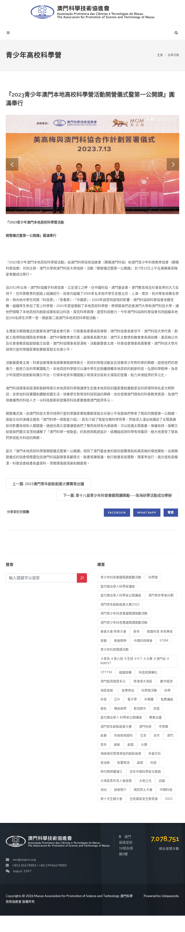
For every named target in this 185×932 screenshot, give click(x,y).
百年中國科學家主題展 (145, 771)
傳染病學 (120, 708)
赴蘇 (103, 735)
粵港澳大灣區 (143, 681)
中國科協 (166, 789)
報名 (103, 708)
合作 (156, 735)
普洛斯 (105, 762)
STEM (164, 640)
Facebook (117, 512)
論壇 (140, 762)
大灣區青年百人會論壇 (116, 780)
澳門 (170, 735)
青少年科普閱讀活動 (114, 649)
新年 (136, 631)
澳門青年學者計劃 (160, 595)
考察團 (163, 726)
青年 (103, 744)
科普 (103, 699)
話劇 (162, 780)
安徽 (103, 640)
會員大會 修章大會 (113, 631)
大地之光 (145, 780)
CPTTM (106, 672)
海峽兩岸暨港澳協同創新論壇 (120, 753)
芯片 (117, 699)
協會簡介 (120, 789)
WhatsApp (146, 512)
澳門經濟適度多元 (113, 681)
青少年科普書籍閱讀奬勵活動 (120, 577)
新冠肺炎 (140, 708)
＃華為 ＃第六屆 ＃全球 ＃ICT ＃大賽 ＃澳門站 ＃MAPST (135, 661)
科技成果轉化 (148, 672)
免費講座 (167, 699)
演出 (103, 789)
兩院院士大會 (143, 789)
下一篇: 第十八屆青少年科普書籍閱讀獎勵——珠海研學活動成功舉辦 (117, 495)
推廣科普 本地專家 (160, 631)
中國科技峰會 (143, 640)
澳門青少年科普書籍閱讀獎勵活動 (123, 613)
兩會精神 (120, 640)
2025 (169, 799)
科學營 (153, 577)
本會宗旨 (154, 753)
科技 (153, 762)
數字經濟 (166, 681)
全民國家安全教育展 (144, 799)
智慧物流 (123, 762)
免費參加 (128, 690)
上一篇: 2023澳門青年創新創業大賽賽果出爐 (48, 484)
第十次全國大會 (111, 799)
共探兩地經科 (123, 735)
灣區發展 (107, 690)
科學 (167, 690)
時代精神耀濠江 (111, 771)
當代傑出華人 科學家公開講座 (121, 717)
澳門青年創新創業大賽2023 (119, 604)
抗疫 (156, 708)
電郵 (171, 512)
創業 (130, 744)
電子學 (132, 699)
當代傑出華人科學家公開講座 (120, 595)
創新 (117, 744)
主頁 (160, 55)
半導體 (148, 699)
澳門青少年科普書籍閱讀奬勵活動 (123, 622)
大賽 (144, 744)
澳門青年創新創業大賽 (116, 726)
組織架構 (125, 672)
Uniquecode (170, 896)
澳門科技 (145, 726)
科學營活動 (149, 690)
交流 (143, 735)
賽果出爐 (155, 717)
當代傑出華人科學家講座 (117, 586)
